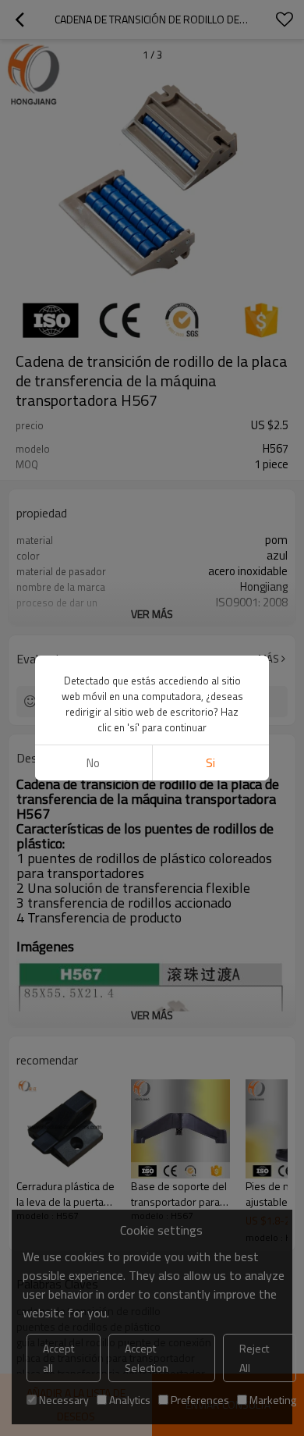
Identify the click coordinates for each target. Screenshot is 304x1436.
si (210, 763)
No (93, 763)
